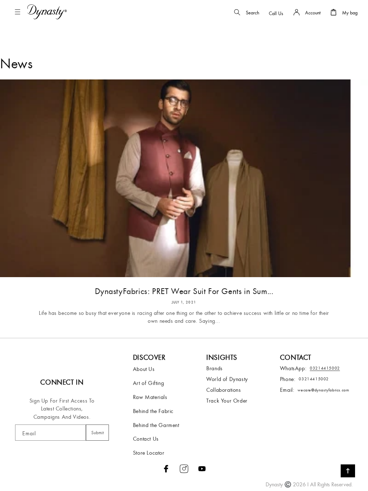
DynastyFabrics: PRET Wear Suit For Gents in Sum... (184, 290)
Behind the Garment (156, 424)
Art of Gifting (148, 382)
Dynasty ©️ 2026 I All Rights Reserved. (309, 484)
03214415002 (314, 378)
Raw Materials (150, 396)
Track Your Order (227, 400)
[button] (19, 11)
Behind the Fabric (153, 410)
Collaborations (223, 389)
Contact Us (146, 438)
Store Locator (149, 452)
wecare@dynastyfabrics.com (323, 390)
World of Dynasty (227, 378)
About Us (144, 368)
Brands (214, 368)
